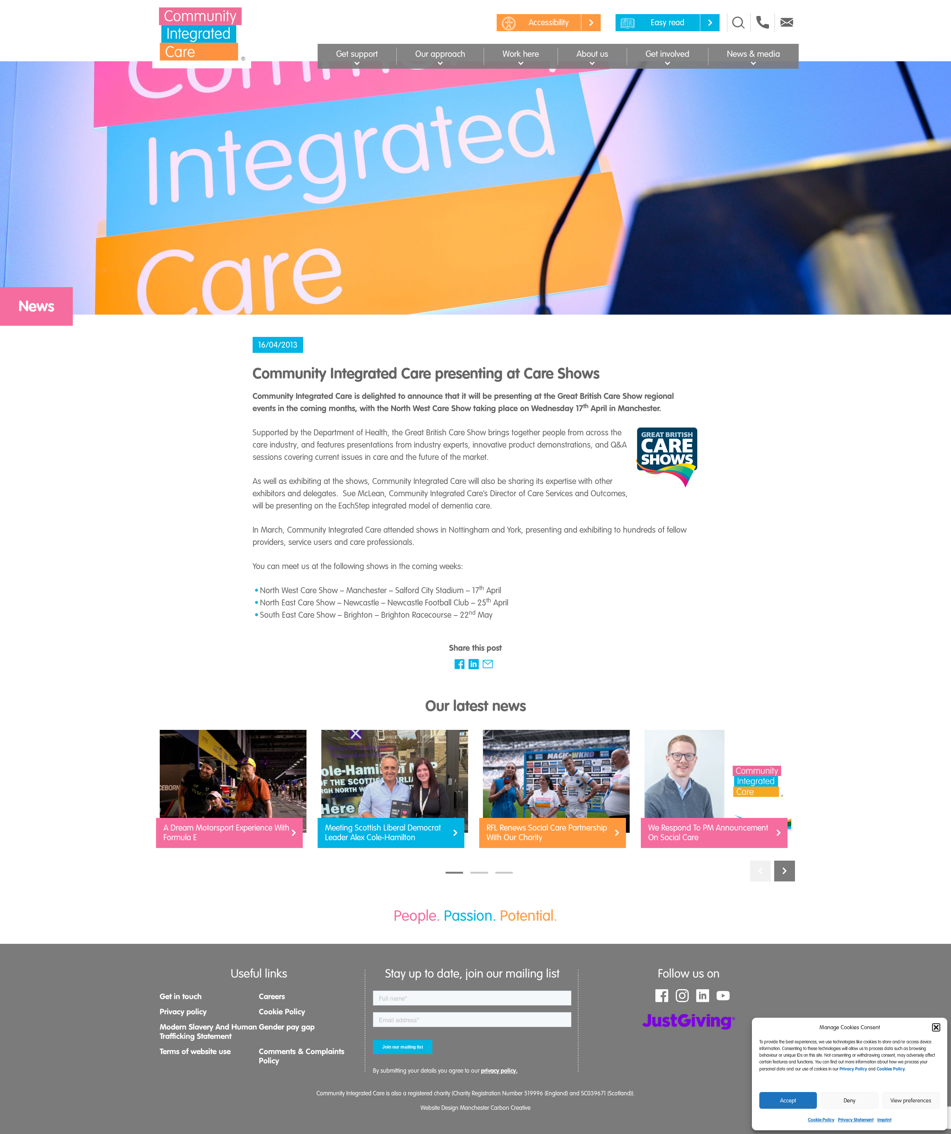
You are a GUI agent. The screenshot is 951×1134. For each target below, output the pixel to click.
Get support (357, 54)
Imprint (884, 1120)
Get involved (667, 54)
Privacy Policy (853, 1069)
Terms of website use (195, 1051)
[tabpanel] (233, 792)
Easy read (667, 22)
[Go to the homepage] (201, 34)
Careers (272, 996)
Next (784, 871)
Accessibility (549, 22)
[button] (936, 1027)
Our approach (440, 54)
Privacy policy (183, 1012)
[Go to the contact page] (763, 22)
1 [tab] (454, 873)
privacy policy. (499, 1071)
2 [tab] (479, 873)
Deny (850, 1100)
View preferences (910, 1100)
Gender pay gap (287, 1027)
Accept (788, 1100)
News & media (753, 54)
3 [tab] (504, 873)
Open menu (357, 62)
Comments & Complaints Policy (301, 1056)
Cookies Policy (891, 1069)
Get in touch (181, 996)
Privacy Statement (856, 1120)
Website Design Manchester (455, 1108)
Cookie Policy (821, 1120)
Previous (760, 871)
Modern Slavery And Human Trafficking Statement (208, 1032)
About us (592, 54)
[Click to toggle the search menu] (738, 23)
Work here (521, 54)
